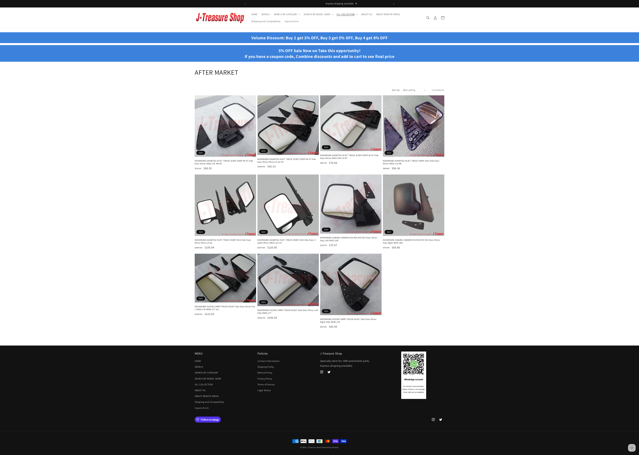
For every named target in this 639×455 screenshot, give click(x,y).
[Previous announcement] (245, 3)
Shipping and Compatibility (209, 401)
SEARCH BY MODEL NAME (208, 378)
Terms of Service (266, 384)
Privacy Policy (264, 378)
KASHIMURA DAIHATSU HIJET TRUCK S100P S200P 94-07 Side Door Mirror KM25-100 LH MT (349, 157)
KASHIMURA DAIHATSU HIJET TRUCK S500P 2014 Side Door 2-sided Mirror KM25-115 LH (286, 241)
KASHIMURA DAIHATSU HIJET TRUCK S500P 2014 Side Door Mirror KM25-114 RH (411, 162)
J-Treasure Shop (314, 447)
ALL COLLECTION (204, 384)
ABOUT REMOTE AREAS (207, 396)
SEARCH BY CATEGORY (206, 372)
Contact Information (268, 361)
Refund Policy (264, 372)
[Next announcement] (393, 3)
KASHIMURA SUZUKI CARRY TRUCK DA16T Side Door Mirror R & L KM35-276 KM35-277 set (225, 308)
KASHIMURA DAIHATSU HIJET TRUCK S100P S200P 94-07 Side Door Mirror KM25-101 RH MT (224, 162)
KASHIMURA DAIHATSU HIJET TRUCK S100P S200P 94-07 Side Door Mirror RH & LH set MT (286, 160)
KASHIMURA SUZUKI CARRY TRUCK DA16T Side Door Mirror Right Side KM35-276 (348, 320)
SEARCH (199, 366)
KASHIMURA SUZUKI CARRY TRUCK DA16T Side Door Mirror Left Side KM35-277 (287, 311)
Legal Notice (264, 390)
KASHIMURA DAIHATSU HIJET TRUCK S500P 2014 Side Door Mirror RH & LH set (223, 241)
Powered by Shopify (330, 447)
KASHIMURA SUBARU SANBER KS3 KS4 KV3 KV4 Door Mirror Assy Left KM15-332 (348, 239)
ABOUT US (200, 390)
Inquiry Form (202, 407)
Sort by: (396, 90)
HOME (198, 361)
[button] (287, 14)
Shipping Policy (265, 366)
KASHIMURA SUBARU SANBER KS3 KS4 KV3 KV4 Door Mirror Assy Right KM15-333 (411, 241)
